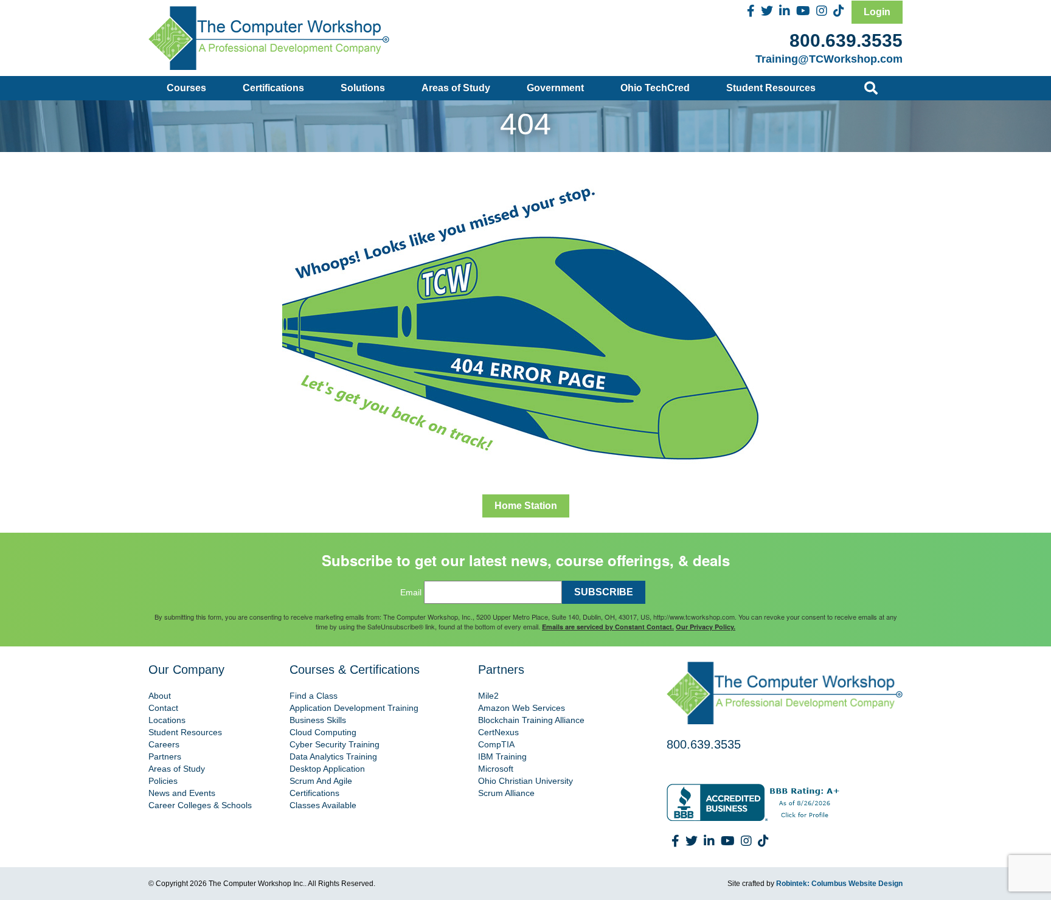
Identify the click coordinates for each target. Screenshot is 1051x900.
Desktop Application (327, 769)
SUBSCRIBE (603, 592)
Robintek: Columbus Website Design (839, 883)
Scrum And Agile (321, 781)
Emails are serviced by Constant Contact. (608, 626)
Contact (163, 708)
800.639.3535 (846, 40)
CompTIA (496, 744)
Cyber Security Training (335, 744)
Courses (186, 88)
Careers (163, 744)
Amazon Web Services (521, 708)
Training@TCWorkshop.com (829, 59)
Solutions (363, 88)
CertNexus (498, 732)
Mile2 (488, 696)
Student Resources (771, 88)
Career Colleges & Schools (200, 805)
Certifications (273, 88)
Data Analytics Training (333, 756)
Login (877, 12)
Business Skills (318, 720)
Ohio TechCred (655, 88)
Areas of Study (455, 88)
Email (410, 592)
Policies (163, 781)
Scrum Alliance (506, 793)
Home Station (525, 505)
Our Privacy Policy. (705, 626)
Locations (167, 720)
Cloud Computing (323, 732)
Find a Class (314, 696)
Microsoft (495, 769)
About (159, 696)
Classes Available (323, 805)
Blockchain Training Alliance (531, 720)
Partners (164, 756)
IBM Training (502, 756)
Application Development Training (354, 708)
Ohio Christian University (525, 781)
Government (555, 88)
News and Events (181, 793)
